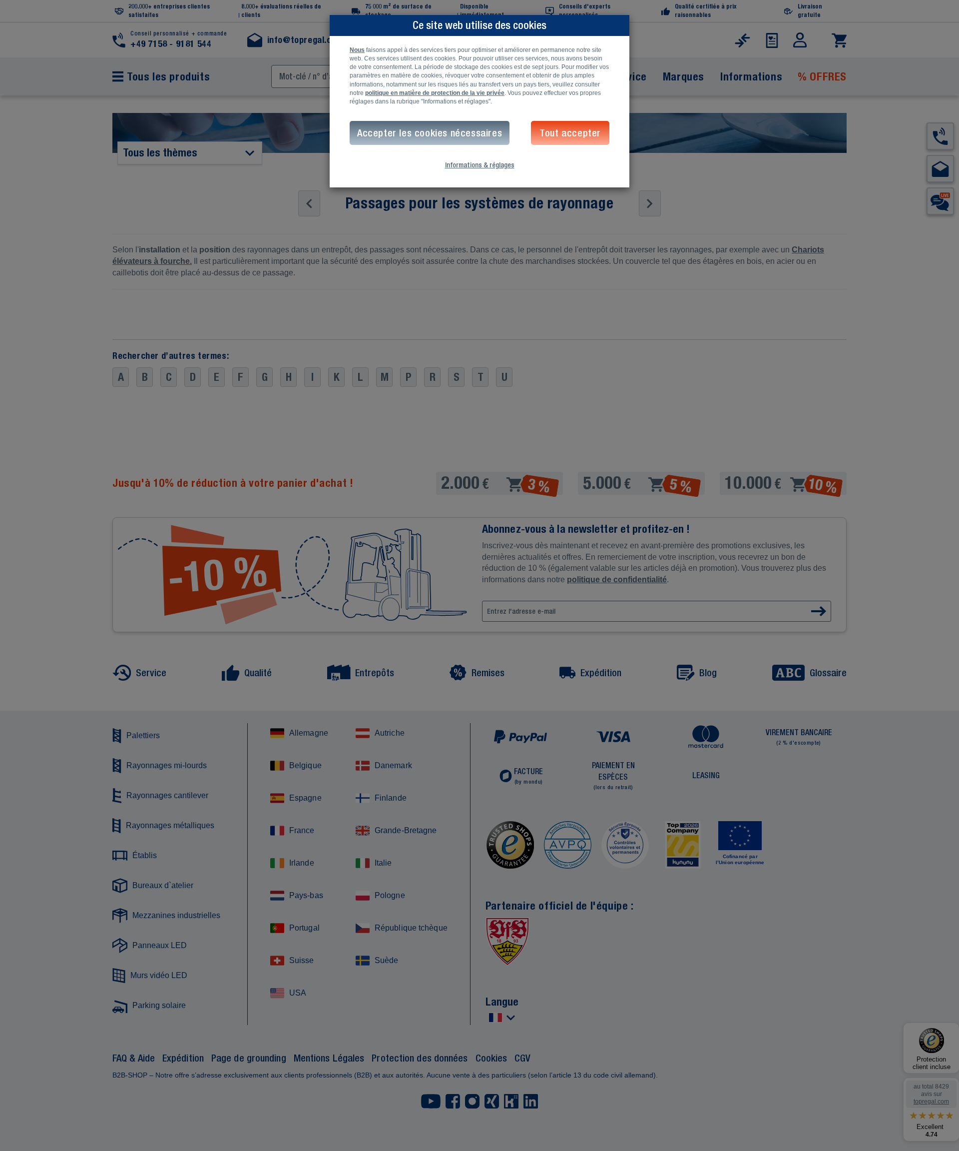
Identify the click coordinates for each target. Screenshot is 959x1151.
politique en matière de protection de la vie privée (434, 92)
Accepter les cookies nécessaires (429, 132)
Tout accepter (570, 132)
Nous (357, 49)
